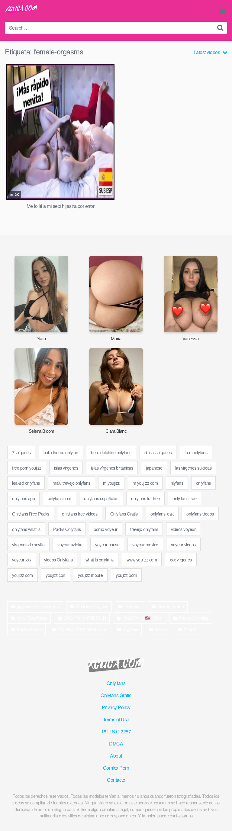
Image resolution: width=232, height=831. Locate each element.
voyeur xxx (21, 559)
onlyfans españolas (101, 498)
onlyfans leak (162, 513)
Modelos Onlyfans (92, 606)
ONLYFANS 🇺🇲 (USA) (143, 618)
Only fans (132, 606)
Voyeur (160, 629)
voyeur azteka (69, 544)
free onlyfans (196, 452)
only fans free (184, 498)
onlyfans (203, 483)
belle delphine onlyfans (111, 452)
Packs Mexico (29, 629)
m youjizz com (145, 483)
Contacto (116, 779)
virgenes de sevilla (28, 544)
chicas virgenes (158, 452)
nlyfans (177, 483)
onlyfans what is (26, 529)
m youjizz (111, 483)
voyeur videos (183, 544)
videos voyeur (183, 529)
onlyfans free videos (79, 513)
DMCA (116, 743)
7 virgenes (21, 452)
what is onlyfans (99, 559)
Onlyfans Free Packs (30, 513)
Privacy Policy (116, 707)
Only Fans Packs (32, 618)
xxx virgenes (181, 559)
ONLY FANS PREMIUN (84, 618)
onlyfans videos (200, 513)
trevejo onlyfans (144, 529)
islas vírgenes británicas (112, 467)
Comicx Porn (116, 767)
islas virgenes (66, 467)
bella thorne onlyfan (61, 452)
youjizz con (55, 575)
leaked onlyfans (26, 483)
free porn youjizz (26, 467)
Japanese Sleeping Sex (38, 606)
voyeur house (107, 544)
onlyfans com (59, 498)
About (116, 755)
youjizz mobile (90, 575)
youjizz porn (126, 575)
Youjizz (190, 629)
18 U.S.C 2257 (116, 731)
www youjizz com (142, 559)
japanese (154, 467)
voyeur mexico (145, 544)
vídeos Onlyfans (58, 559)
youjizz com (22, 575)
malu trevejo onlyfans (71, 483)
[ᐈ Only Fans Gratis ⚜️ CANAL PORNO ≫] (21, 9)
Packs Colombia (193, 618)
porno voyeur (105, 529)
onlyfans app (23, 498)
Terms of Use (116, 719)
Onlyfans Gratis (124, 513)
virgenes (130, 629)
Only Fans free (171, 606)
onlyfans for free (145, 498)
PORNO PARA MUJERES (82, 629)
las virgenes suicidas (193, 467)
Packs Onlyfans (67, 529)
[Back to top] (221, 817)
